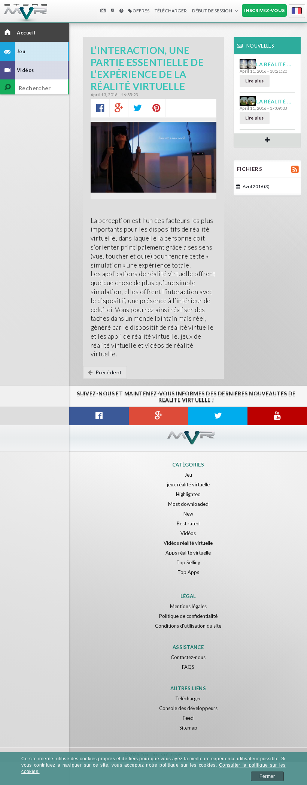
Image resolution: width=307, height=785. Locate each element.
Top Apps (188, 572)
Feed (188, 718)
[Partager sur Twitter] (137, 108)
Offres (140, 10)
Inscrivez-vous (264, 10)
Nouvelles (102, 11)
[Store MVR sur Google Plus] (158, 416)
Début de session (212, 10)
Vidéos (188, 533)
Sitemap (188, 728)
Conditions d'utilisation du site (188, 626)
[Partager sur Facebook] (100, 108)
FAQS (188, 667)
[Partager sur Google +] (119, 108)
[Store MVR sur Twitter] (218, 416)
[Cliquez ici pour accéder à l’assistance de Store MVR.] (121, 11)
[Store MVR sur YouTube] (277, 416)
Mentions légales (188, 606)
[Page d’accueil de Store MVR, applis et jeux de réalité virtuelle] (18, 15)
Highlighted (188, 494)
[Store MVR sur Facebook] (99, 416)
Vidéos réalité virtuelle (188, 543)
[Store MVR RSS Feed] (295, 169)
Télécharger (188, 698)
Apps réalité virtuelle (188, 553)
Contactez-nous (188, 657)
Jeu (188, 475)
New (188, 514)
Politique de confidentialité (188, 616)
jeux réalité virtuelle (188, 484)
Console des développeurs (188, 708)
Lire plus (254, 81)
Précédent (108, 372)
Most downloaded (188, 504)
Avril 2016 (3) (256, 186)
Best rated (188, 523)
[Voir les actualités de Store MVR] (267, 140)
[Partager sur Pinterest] (156, 108)
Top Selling (188, 562)
